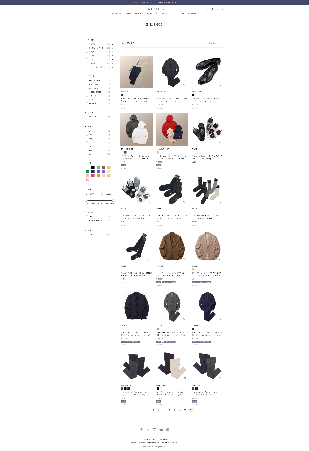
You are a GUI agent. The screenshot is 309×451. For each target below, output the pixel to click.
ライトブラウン (157, 269)
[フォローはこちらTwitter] (148, 430)
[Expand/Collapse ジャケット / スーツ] (112, 48)
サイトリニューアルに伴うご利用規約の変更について (154, 2)
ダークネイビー (157, 95)
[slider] (86, 200)
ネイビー (122, 95)
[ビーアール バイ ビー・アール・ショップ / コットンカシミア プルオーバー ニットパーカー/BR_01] (136, 129)
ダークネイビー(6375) (202, 152)
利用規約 (142, 443)
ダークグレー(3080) (157, 212)
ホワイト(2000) (193, 152)
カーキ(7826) (209, 212)
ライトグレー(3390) (196, 152)
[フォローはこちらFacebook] (141, 430)
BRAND (138, 13)
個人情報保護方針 (153, 443)
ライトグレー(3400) (125, 212)
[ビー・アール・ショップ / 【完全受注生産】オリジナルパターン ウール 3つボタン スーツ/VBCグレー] (172, 306)
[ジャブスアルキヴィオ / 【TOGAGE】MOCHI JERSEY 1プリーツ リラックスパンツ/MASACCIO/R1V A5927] (172, 365)
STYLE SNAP (161, 13)
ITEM (128, 13)
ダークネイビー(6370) (161, 212)
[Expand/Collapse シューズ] (112, 63)
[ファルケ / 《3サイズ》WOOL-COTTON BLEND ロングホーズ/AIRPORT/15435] (136, 246)
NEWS (181, 13)
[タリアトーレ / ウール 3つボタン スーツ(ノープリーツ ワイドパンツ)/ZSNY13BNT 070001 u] (172, 72)
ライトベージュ (125, 95)
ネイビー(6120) (131, 212)
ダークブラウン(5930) (164, 212)
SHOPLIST (192, 13)
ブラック (193, 95)
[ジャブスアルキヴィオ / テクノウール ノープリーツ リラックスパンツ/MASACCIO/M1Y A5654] (207, 365)
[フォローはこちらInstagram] (154, 430)
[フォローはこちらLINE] (168, 430)
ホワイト (122, 152)
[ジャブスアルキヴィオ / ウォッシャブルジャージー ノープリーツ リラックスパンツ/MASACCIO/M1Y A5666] (136, 365)
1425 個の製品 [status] (128, 43)
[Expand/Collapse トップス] (112, 44)
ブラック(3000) (199, 152)
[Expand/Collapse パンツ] (112, 55)
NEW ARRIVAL (117, 13)
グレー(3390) (193, 212)
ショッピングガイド (149, 439)
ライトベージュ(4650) (206, 152)
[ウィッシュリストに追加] (149, 84)
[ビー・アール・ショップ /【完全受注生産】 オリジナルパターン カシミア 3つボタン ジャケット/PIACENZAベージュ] (207, 246)
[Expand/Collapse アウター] (112, 52)
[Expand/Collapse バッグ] (112, 59)
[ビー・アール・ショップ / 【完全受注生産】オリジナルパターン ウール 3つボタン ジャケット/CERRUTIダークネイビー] (136, 306)
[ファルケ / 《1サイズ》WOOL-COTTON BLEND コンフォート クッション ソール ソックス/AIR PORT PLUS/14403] (172, 189)
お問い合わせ (162, 439)
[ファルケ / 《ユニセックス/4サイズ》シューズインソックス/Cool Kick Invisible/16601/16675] (136, 189)
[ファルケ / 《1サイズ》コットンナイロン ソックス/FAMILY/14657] (207, 189)
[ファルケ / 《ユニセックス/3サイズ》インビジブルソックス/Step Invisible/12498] (207, 129)
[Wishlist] (217, 8)
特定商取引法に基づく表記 (170, 443)
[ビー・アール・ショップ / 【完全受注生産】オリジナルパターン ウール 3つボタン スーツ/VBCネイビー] (207, 306)
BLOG (173, 13)
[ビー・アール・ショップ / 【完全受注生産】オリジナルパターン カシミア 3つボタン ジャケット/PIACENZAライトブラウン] (172, 246)
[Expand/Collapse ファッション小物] (112, 67)
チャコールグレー (125, 152)
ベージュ (157, 152)
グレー (157, 329)
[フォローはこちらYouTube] (161, 430)
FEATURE (148, 13)
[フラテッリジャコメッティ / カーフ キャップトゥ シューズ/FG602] (207, 72)
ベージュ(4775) (134, 212)
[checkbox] (99, 44)
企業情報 (133, 443)
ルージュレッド (161, 152)
